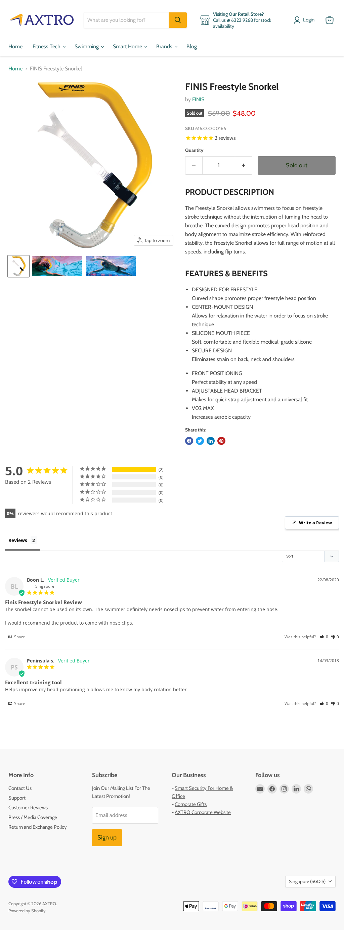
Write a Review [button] (315, 523)
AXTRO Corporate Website (203, 812)
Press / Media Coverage (32, 817)
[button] (324, 637)
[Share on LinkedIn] (211, 441)
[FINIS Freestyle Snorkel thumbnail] (18, 266)
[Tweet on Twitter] (200, 441)
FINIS (198, 99)
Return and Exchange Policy (37, 827)
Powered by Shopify (27, 910)
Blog (191, 46)
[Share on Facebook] (189, 441)
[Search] (178, 20)
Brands (165, 46)
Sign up (107, 837)
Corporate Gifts (191, 804)
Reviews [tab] (17, 540)
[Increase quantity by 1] (243, 165)
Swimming (87, 46)
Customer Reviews (28, 808)
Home (15, 46)
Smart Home (128, 46)
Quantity (194, 150)
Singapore (307, 881)
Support (17, 798)
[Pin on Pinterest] (221, 441)
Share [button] (19, 637)
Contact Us (20, 788)
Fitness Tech (47, 46)
